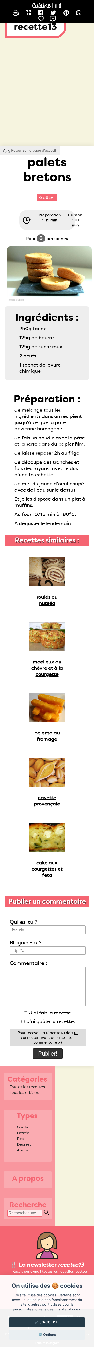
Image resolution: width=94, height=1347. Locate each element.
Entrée (23, 1132)
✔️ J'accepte (47, 1322)
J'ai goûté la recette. (50, 1021)
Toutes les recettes (27, 1086)
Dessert (24, 1144)
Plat (20, 1138)
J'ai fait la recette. (50, 1013)
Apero (22, 1150)
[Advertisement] (47, 94)
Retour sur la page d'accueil (33, 150)
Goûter (23, 1127)
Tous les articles (24, 1092)
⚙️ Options (47, 1334)
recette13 (35, 27)
